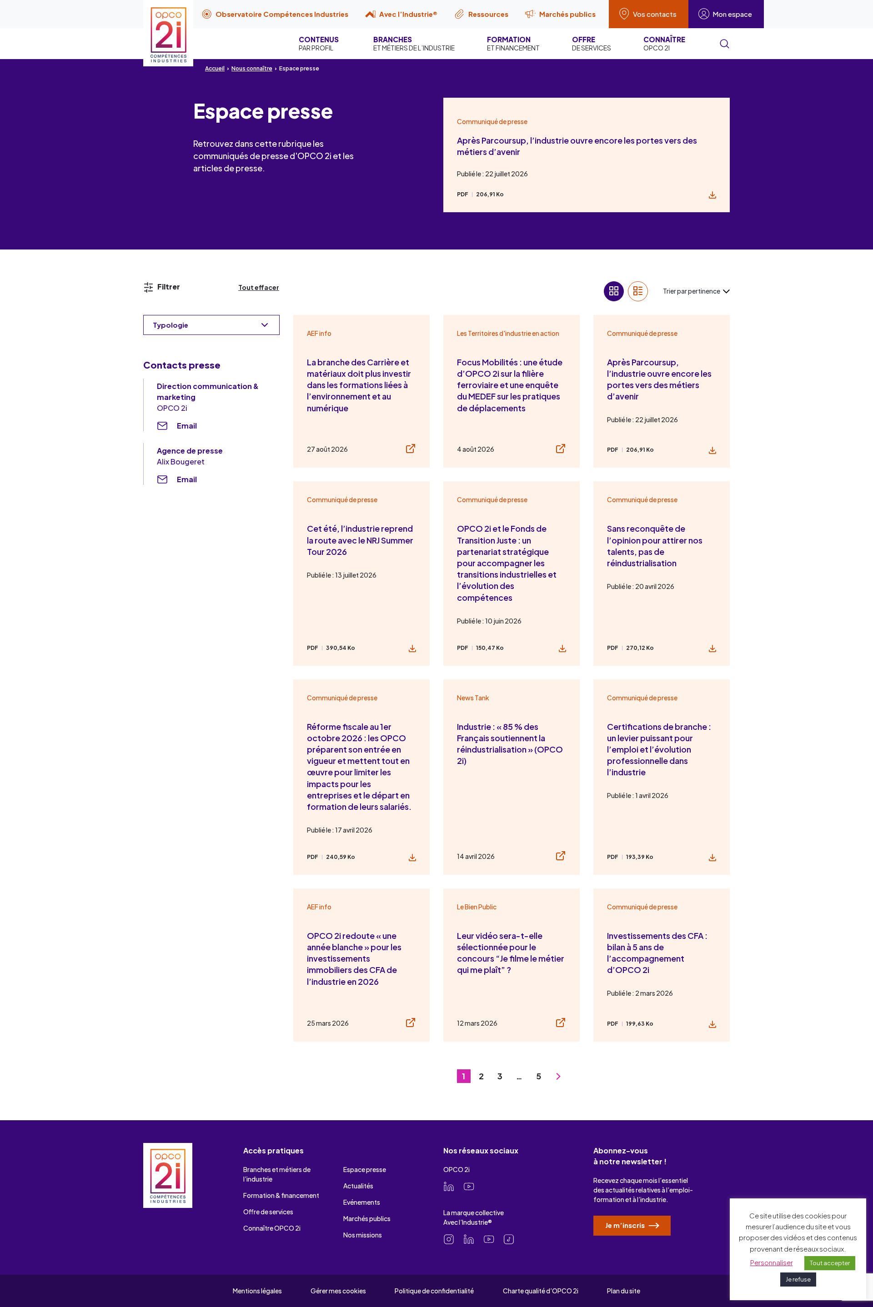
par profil (319, 43)
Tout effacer (258, 287)
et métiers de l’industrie (414, 43)
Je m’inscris (625, 1225)
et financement (513, 43)
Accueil (215, 68)
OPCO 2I (664, 43)
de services (591, 43)
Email (187, 425)
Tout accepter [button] (830, 1263)
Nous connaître (251, 68)
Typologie (170, 324)
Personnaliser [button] (771, 1262)
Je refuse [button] (798, 1279)
